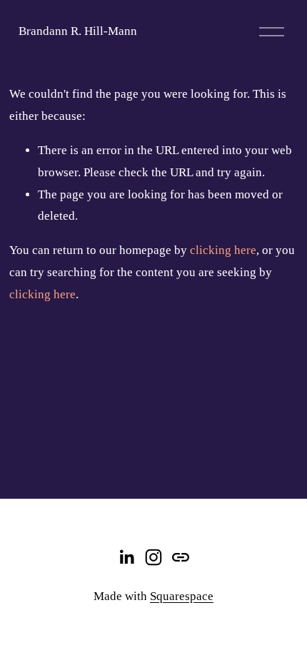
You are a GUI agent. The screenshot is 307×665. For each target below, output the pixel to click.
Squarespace (181, 596)
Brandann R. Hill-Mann (78, 31)
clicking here (223, 250)
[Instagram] (153, 557)
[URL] (180, 557)
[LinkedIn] (126, 557)
